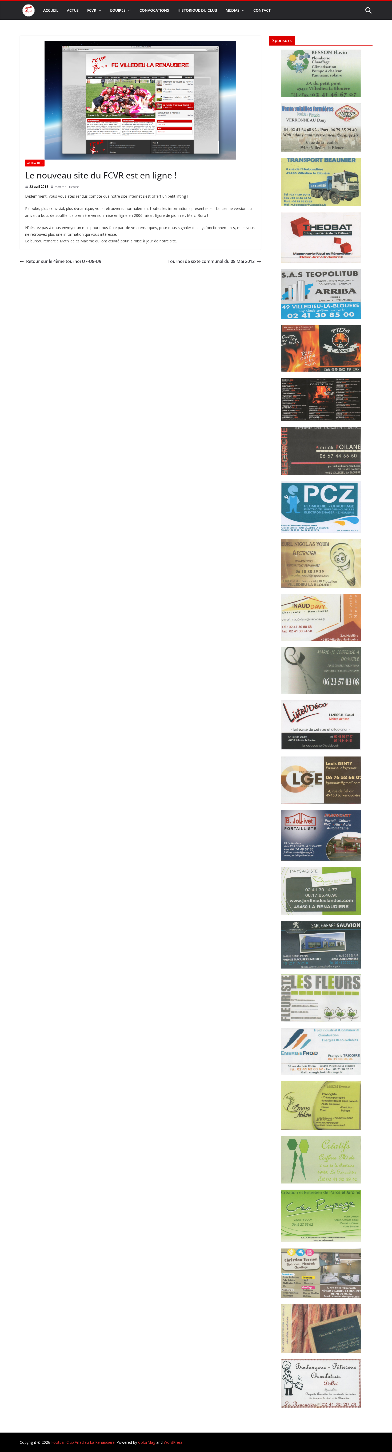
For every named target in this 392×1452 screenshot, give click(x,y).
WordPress (173, 1442)
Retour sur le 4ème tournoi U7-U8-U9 (63, 261)
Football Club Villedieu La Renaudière (83, 1442)
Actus (73, 10)
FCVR (91, 10)
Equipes (118, 10)
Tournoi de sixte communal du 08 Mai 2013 (211, 261)
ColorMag (146, 1442)
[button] (99, 10)
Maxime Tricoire (67, 187)
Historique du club (197, 10)
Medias (232, 10)
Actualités (34, 163)
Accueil (50, 10)
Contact (262, 10)
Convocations (154, 10)
